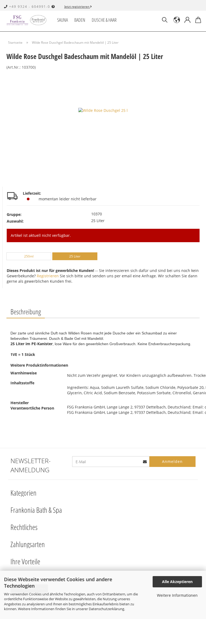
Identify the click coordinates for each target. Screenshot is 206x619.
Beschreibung (25, 311)
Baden (79, 20)
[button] (176, 20)
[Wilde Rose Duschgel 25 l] (103, 110)
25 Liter (74, 256)
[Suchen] (164, 20)
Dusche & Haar (104, 20)
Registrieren (48, 275)
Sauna (62, 20)
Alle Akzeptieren (177, 581)
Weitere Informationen (177, 595)
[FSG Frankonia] (28, 20)
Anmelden (172, 461)
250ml (29, 256)
